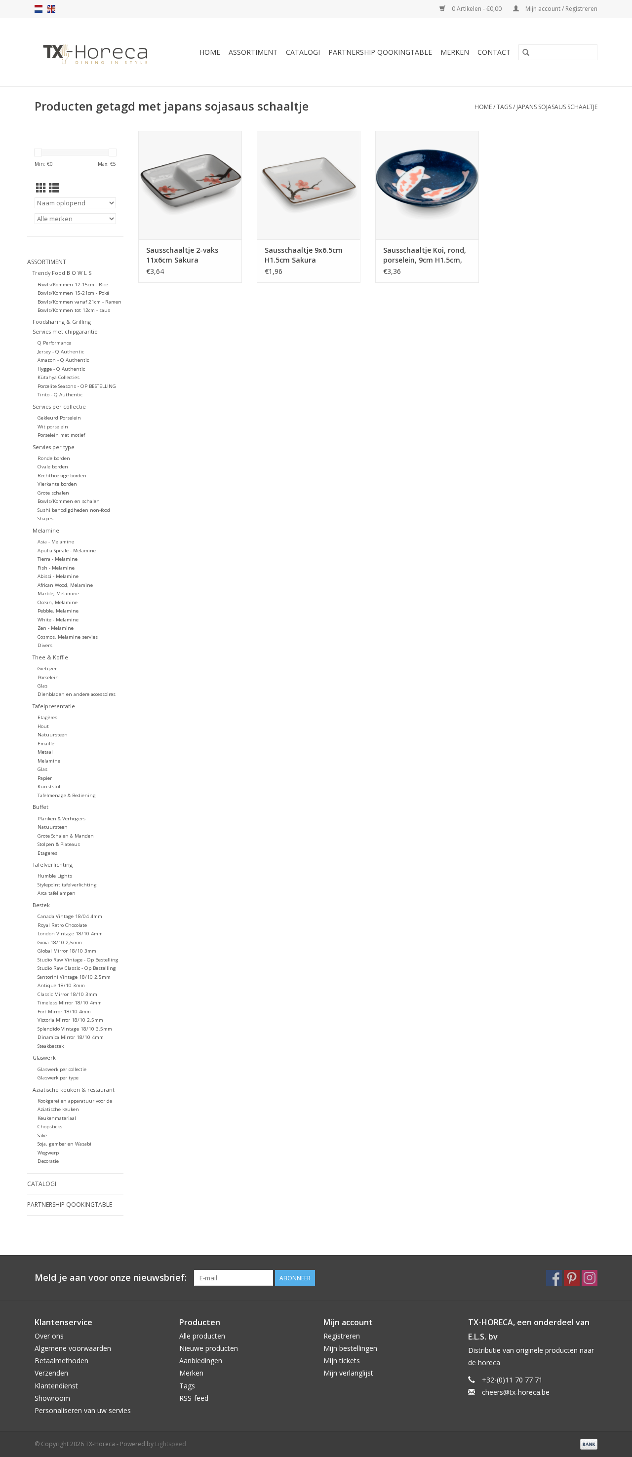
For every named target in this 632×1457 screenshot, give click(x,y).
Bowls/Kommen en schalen (69, 501)
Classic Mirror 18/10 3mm (67, 994)
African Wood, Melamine (65, 585)
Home (209, 52)
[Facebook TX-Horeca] (554, 1278)
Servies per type (54, 447)
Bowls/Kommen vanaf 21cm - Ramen (79, 302)
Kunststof (49, 786)
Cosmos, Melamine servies (68, 637)
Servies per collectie (59, 406)
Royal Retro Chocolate (62, 925)
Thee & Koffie (50, 657)
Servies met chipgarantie (65, 331)
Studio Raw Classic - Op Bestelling (77, 968)
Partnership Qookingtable (380, 52)
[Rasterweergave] (41, 188)
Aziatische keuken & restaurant (74, 1089)
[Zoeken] (525, 52)
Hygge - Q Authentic (61, 369)
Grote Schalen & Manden (66, 836)
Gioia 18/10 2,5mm (60, 942)
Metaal (45, 752)
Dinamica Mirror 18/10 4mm (71, 1037)
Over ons (49, 1336)
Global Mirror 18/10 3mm (67, 951)
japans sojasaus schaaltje (556, 107)
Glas (42, 686)
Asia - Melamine (56, 541)
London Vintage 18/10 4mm (70, 933)
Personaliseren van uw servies (83, 1410)
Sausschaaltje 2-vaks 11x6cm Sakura (182, 255)
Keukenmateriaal (57, 1118)
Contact (494, 52)
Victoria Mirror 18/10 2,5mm (70, 1020)
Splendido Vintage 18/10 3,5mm (75, 1029)
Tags (504, 107)
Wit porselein (53, 426)
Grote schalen (53, 493)
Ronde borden (54, 458)
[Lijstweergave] (54, 188)
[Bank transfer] (587, 1443)
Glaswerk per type (58, 1077)
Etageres (47, 853)
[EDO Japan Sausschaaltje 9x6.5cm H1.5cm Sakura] (308, 185)
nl (38, 9)
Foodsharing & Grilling (62, 321)
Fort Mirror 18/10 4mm (64, 1011)
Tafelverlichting (53, 864)
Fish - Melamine (56, 568)
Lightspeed (170, 1444)
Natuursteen (53, 734)
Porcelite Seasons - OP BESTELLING (77, 386)
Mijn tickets (341, 1360)
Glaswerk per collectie (62, 1069)
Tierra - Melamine (58, 559)
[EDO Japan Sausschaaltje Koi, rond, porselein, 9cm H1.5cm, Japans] (427, 185)
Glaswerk (44, 1057)
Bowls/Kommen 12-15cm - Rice (73, 284)
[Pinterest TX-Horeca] (572, 1278)
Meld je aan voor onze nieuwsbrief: (111, 1277)
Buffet (40, 806)
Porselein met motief (61, 435)
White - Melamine (58, 619)
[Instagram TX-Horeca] (589, 1278)
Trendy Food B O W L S (62, 272)
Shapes (45, 518)
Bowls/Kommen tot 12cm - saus (74, 310)
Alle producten (202, 1336)
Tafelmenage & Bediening (67, 795)
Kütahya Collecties (58, 377)
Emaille (46, 743)
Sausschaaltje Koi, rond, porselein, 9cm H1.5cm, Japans (424, 255)
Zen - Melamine (56, 628)
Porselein (48, 677)
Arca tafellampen (57, 893)
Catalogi (303, 52)
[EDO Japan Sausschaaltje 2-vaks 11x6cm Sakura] (190, 185)
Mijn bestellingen (350, 1348)
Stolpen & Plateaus (59, 844)
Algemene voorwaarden (73, 1348)
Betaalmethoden (61, 1360)
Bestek (41, 905)
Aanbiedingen (200, 1360)
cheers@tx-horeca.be (516, 1392)
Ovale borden (53, 466)
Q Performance (54, 343)
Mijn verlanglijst (348, 1373)
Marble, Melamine (58, 593)
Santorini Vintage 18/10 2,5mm (74, 977)
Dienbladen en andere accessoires (77, 694)
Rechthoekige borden (62, 475)
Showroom (52, 1398)
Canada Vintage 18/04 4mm (70, 916)
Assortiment (253, 52)
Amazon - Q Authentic (63, 360)
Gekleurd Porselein (59, 418)
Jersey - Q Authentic (61, 351)
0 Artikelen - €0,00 (476, 8)
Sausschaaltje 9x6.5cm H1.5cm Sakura (304, 255)
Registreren (341, 1336)
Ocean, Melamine (58, 602)
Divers (45, 645)
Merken (454, 52)
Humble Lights (55, 876)
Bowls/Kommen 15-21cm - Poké (73, 293)
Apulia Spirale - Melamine (67, 550)
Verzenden (51, 1373)
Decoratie (48, 1161)
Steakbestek (51, 1046)
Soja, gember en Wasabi (64, 1144)
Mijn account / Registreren (560, 8)
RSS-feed (193, 1398)
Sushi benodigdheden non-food (74, 510)
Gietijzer (47, 668)
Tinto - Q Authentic (60, 394)
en (51, 9)
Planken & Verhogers (61, 818)
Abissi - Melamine (58, 576)
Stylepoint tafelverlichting (67, 885)
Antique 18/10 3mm (61, 985)
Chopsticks (50, 1126)
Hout (43, 726)
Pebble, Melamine (58, 611)
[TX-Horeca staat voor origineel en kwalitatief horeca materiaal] (100, 52)
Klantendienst (56, 1385)
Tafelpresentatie (54, 706)
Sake (42, 1135)
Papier (45, 778)
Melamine (46, 530)
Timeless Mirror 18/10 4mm (70, 1002)
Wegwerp (48, 1153)
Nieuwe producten (208, 1348)
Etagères (47, 717)
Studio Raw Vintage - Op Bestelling (78, 960)
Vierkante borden (57, 484)
